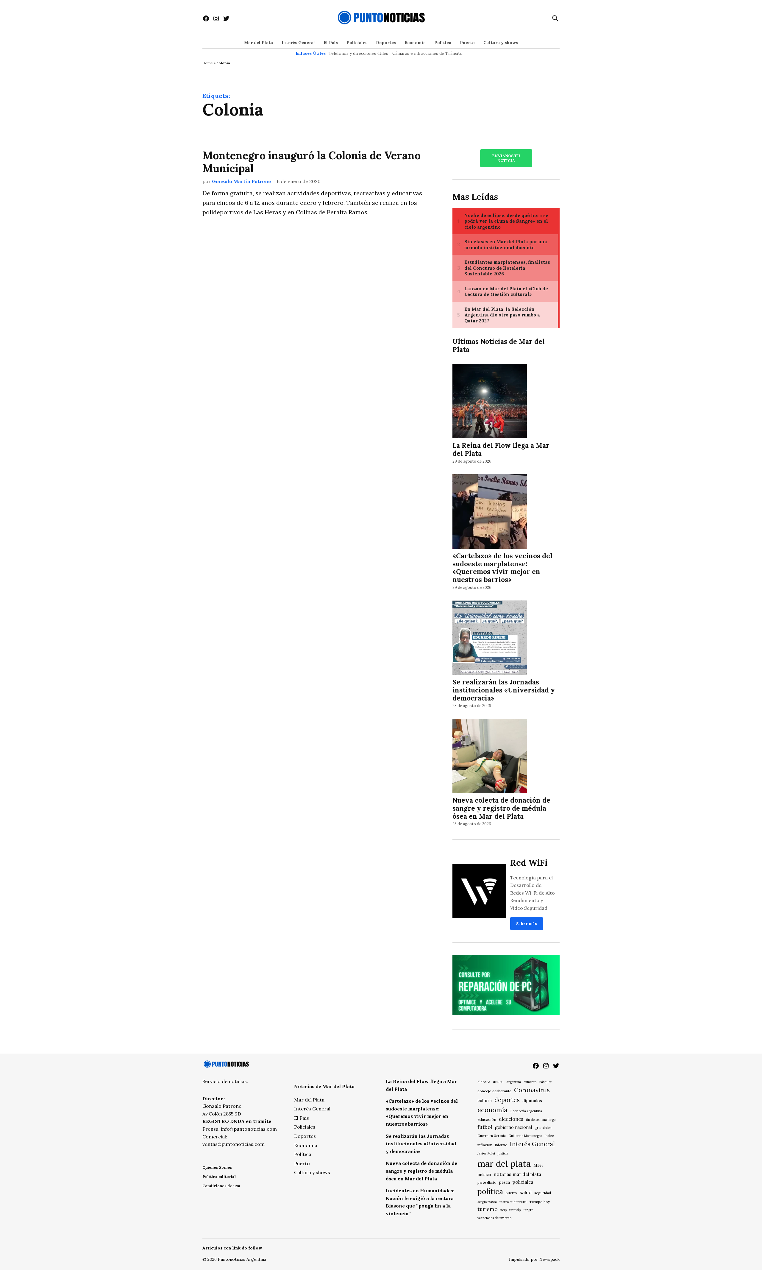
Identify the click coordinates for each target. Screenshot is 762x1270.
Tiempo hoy (539, 1201)
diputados (532, 1100)
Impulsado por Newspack (534, 1259)
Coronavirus (532, 1090)
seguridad (542, 1193)
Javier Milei (486, 1153)
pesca (504, 1182)
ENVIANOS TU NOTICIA (506, 158)
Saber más (526, 923)
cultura (484, 1100)
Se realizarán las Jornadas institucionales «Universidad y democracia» (503, 690)
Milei (538, 1165)
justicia (503, 1153)
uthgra (528, 1210)
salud (526, 1192)
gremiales (543, 1127)
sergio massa (487, 1202)
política (490, 1191)
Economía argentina (526, 1111)
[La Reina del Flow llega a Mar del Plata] (489, 402)
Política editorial (219, 1176)
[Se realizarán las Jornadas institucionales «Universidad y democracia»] (489, 639)
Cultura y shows (500, 42)
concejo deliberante (494, 1091)
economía (492, 1110)
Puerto (467, 42)
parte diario (486, 1182)
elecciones (511, 1119)
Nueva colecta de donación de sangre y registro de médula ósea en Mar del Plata (501, 808)
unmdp (515, 1209)
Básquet (545, 1081)
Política (442, 42)
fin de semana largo (540, 1120)
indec (549, 1135)
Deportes (386, 42)
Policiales (356, 42)
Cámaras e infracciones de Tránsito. (427, 53)
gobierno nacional (513, 1127)
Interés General (298, 42)
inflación (484, 1145)
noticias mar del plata (517, 1174)
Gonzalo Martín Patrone (241, 181)
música (484, 1174)
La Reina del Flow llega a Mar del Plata (500, 449)
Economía (415, 42)
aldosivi (483, 1081)
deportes (507, 1100)
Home (207, 63)
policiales (523, 1182)
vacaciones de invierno (494, 1218)
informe (501, 1145)
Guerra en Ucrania (491, 1136)
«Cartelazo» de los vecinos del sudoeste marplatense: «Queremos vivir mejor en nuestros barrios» (502, 567)
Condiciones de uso (221, 1185)
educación (486, 1119)
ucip (503, 1210)
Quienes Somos (217, 1167)
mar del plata (504, 1163)
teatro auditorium (513, 1202)
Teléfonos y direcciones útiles (358, 53)
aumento (530, 1082)
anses (498, 1081)
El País (331, 42)
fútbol (484, 1127)
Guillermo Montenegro (525, 1136)
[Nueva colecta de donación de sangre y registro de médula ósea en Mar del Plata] (489, 757)
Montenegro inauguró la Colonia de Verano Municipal (311, 162)
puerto (511, 1193)
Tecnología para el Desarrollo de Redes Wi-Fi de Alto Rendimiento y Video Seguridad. (532, 893)
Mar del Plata (258, 42)
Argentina (513, 1082)
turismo (487, 1209)
